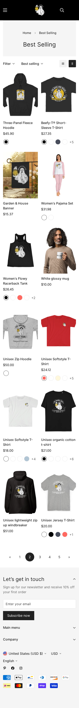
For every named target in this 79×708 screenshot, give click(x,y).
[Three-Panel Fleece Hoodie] (20, 94)
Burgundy (64, 458)
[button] (71, 10)
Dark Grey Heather (13, 297)
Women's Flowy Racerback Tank (15, 280)
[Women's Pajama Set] (58, 175)
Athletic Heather (44, 534)
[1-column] (63, 63)
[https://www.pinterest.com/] (4, 668)
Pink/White (44, 217)
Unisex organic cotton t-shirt (58, 442)
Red (19, 297)
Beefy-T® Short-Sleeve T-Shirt (53, 125)
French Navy (51, 458)
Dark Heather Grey (58, 458)
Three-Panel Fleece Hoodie (18, 125)
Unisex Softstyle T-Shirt (56, 361)
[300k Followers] (12, 668)
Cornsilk (58, 378)
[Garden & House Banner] (20, 175)
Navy (58, 141)
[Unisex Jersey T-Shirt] (58, 492)
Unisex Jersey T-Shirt (58, 520)
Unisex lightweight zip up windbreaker (20, 522)
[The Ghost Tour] (39, 10)
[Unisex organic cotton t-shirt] (58, 411)
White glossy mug (55, 278)
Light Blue (26, 458)
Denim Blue (64, 141)
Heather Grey (6, 373)
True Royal (26, 297)
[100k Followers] (20, 668)
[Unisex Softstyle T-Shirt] (58, 331)
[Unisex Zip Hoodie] (20, 331)
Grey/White (51, 217)
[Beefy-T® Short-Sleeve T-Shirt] (58, 94)
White (6, 458)
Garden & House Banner (15, 205)
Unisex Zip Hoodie (17, 359)
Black (6, 141)
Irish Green (64, 378)
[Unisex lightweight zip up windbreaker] (20, 492)
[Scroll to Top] (72, 686)
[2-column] (72, 63)
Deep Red (51, 141)
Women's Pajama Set (57, 203)
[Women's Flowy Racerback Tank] (20, 250)
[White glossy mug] (58, 250)
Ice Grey (51, 378)
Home (27, 33)
